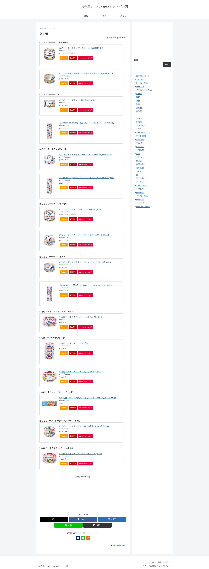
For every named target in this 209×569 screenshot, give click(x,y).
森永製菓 (140, 140)
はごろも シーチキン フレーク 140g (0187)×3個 (80, 209)
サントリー (141, 125)
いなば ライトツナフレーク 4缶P (73, 343)
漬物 (138, 101)
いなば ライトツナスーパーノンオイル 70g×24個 (80, 317)
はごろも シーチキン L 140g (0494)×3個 (76, 100)
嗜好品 (139, 111)
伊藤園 (139, 122)
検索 (136, 60)
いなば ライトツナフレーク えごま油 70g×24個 (80, 371)
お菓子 (139, 94)
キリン (139, 129)
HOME (153, 562)
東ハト (139, 175)
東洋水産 (140, 200)
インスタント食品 (144, 90)
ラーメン (140, 87)
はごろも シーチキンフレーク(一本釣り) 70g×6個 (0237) (84, 235)
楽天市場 (73, 58)
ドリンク (140, 79)
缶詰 (138, 104)
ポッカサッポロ (143, 132)
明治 (138, 154)
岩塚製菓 (140, 168)
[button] (97, 525)
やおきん (140, 146)
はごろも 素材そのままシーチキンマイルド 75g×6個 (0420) (85, 262)
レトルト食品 (142, 83)
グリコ (139, 157)
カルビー (140, 171)
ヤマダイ (140, 203)
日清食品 (140, 192)
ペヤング (140, 182)
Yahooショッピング (85, 58)
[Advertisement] (82, 493)
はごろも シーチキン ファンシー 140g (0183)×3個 (81, 48)
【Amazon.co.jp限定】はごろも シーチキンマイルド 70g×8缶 (86, 285)
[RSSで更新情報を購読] (88, 538)
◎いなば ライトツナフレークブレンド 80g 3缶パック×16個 (87, 398)
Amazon (64, 58)
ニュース (140, 72)
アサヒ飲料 (141, 136)
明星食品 (140, 189)
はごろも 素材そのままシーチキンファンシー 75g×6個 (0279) (86, 73)
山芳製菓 (140, 150)
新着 (159, 562)
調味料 (139, 108)
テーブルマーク (143, 207)
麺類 (138, 97)
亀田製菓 (140, 164)
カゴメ (139, 118)
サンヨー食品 (142, 196)
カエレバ (67, 50)
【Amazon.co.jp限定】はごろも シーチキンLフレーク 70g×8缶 (86, 123)
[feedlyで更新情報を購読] (83, 538)
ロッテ (139, 161)
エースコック (142, 185)
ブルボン (140, 143)
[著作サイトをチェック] (78, 538)
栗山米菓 (140, 178)
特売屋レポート (143, 76)
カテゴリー (167, 562)
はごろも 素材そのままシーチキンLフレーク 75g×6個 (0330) (85, 154)
